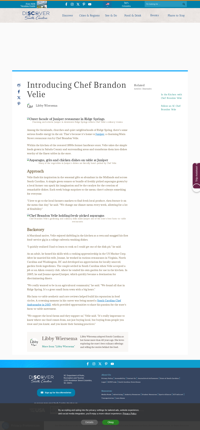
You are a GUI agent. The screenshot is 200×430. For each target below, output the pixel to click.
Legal (103, 382)
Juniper (100, 134)
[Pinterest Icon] (84, 4)
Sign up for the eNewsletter (58, 392)
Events (154, 15)
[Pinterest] (18, 104)
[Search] (184, 4)
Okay (111, 422)
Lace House (120, 398)
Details (89, 422)
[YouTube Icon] (89, 4)
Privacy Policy (107, 378)
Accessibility (120, 378)
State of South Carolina (169, 378)
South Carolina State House (129, 382)
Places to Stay (176, 15)
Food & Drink (132, 15)
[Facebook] (18, 92)
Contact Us (131, 378)
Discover (67, 15)
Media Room (106, 394)
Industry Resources (132, 394)
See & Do (111, 15)
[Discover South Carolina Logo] (36, 15)
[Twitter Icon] (78, 4)
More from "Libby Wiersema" (58, 346)
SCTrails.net (178, 394)
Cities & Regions (89, 15)
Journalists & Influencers (148, 378)
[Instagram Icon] (72, 4)
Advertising (118, 394)
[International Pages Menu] (107, 4)
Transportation (107, 398)
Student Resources (149, 394)
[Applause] (18, 85)
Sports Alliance (165, 394)
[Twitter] (18, 98)
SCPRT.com (112, 382)
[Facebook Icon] (66, 4)
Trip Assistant (196, 174)
